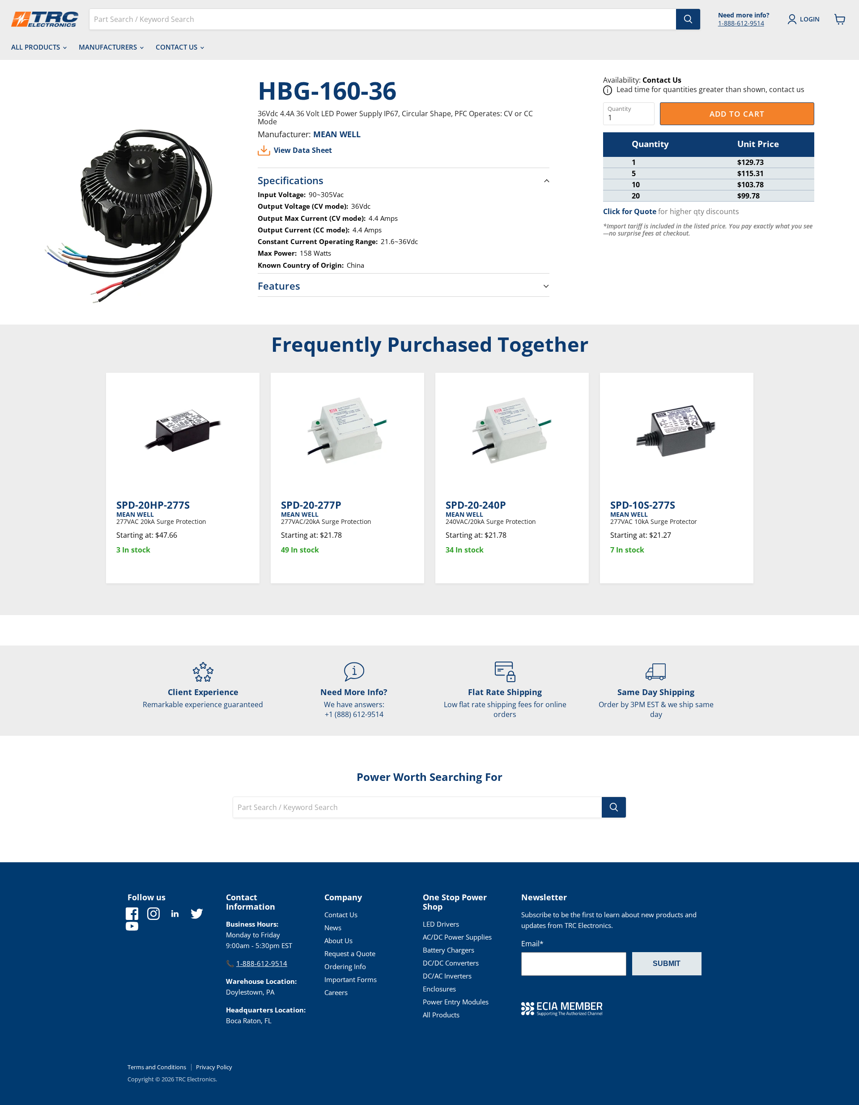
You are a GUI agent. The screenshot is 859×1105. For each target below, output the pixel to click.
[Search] (688, 19)
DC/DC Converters (451, 962)
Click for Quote (629, 211)
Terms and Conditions (157, 1067)
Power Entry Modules (456, 1001)
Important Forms (350, 979)
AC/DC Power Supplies (457, 936)
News (332, 927)
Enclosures (439, 988)
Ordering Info (345, 966)
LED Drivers (441, 923)
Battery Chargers (448, 949)
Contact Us (177, 46)
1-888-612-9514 (741, 23)
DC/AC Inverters (447, 975)
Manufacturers (109, 46)
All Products (36, 46)
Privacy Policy (214, 1067)
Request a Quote (349, 953)
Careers (336, 992)
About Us (338, 940)
